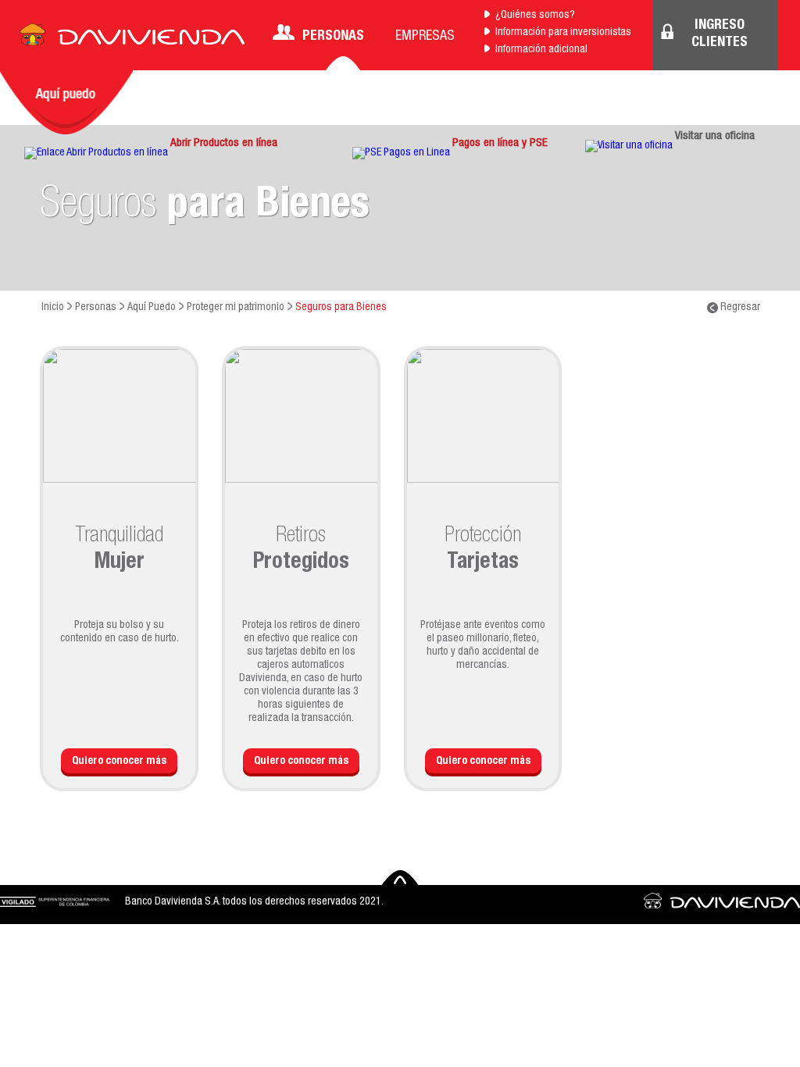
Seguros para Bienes (341, 307)
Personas (333, 37)
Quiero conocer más (119, 761)
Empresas (425, 37)
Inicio (52, 307)
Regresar (739, 307)
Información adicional (541, 50)
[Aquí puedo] (66, 102)
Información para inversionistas (563, 32)
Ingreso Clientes (719, 34)
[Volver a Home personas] (132, 39)
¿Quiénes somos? (535, 15)
